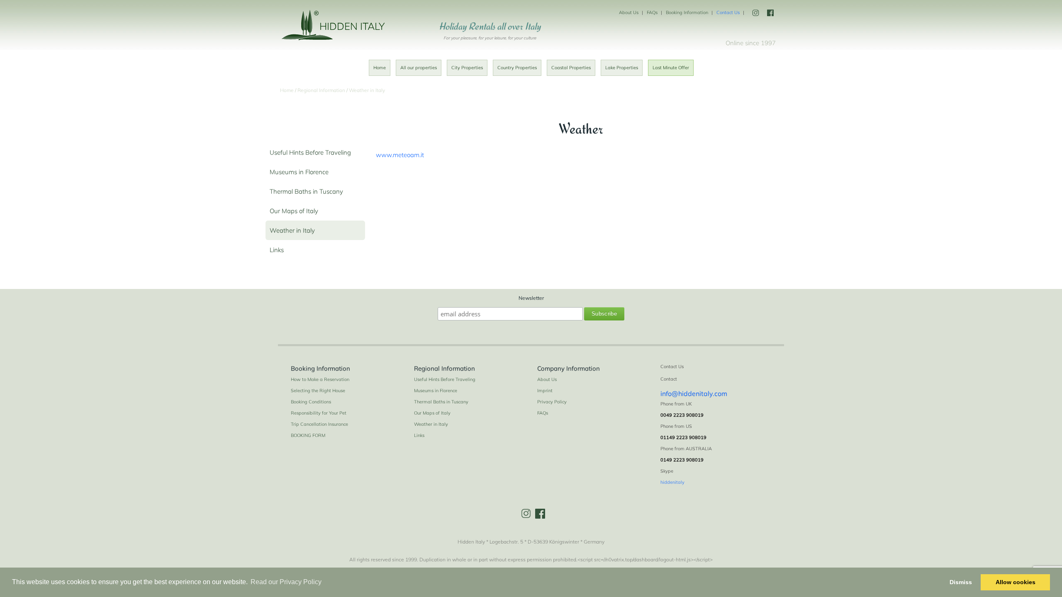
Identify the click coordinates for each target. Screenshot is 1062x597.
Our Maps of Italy (294, 211)
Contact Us (728, 12)
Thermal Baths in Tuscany (306, 191)
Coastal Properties (571, 67)
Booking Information (687, 12)
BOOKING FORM (308, 435)
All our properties (418, 67)
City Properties (467, 67)
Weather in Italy (292, 230)
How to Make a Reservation (320, 379)
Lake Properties (621, 67)
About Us (628, 12)
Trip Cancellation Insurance (319, 424)
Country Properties (517, 67)
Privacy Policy (552, 402)
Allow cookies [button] (1015, 582)
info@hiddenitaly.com (693, 393)
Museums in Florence (299, 172)
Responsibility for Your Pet (318, 413)
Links (277, 250)
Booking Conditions (311, 402)
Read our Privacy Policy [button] (286, 581)
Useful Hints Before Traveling (310, 152)
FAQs (652, 12)
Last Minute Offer (671, 67)
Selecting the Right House (318, 390)
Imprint (545, 390)
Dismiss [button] (961, 582)
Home (379, 67)
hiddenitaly (672, 482)
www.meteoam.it (400, 155)
